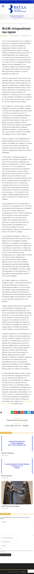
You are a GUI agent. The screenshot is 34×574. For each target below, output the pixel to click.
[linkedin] (25, 412)
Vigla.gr (23, 572)
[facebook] (32, 412)
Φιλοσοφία (7, 23)
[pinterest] (15, 412)
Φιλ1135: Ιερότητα (6, 476)
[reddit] (22, 412)
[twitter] (28, 412)
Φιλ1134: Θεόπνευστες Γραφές (10, 506)
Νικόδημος (5, 35)
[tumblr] (18, 412)
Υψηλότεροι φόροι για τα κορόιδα (17, 419)
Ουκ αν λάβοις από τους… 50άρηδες (17, 425)
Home (1, 23)
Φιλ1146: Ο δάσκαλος (7, 453)
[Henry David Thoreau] (17, 17)
